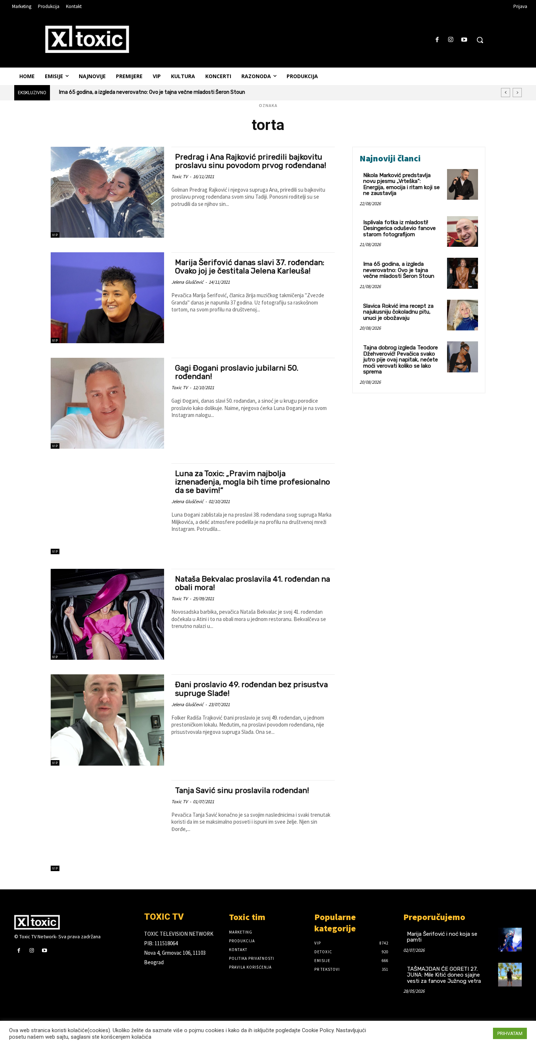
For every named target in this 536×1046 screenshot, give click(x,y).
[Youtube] (464, 40)
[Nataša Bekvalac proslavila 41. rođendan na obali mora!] (107, 614)
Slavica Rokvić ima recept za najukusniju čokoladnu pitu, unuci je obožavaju (148, 92)
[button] (480, 40)
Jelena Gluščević (187, 282)
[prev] (505, 92)
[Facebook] (437, 40)
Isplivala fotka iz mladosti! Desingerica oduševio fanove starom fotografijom (399, 228)
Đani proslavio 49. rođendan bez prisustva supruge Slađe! (251, 688)
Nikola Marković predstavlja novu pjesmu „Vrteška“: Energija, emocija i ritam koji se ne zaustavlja (401, 184)
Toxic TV (179, 176)
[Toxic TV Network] (73, 922)
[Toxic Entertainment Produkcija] (87, 39)
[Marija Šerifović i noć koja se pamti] (510, 939)
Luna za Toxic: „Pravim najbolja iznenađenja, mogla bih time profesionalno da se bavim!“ (252, 482)
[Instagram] (451, 40)
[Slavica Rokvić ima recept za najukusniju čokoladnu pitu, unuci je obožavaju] (462, 315)
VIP (55, 235)
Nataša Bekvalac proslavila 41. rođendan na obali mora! (252, 583)
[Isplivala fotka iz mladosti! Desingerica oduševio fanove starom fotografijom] (462, 231)
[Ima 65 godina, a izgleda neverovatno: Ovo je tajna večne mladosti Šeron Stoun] (462, 273)
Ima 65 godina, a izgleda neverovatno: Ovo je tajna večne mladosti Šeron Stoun (398, 270)
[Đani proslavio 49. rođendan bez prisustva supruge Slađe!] (107, 719)
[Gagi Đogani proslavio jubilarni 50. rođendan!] (107, 403)
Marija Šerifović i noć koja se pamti (442, 937)
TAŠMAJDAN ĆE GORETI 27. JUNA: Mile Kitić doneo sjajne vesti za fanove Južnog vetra (444, 975)
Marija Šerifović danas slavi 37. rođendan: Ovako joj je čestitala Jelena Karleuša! (249, 266)
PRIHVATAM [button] (510, 1033)
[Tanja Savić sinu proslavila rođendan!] (107, 825)
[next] (517, 92)
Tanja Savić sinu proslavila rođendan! (242, 790)
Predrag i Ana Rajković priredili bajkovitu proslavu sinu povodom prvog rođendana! (250, 161)
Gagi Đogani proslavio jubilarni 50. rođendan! (236, 372)
